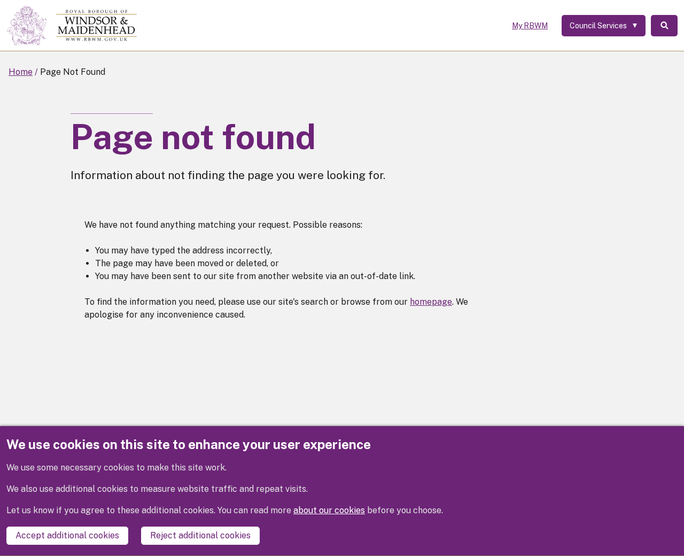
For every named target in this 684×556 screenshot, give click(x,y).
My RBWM (530, 25)
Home (21, 72)
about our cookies (329, 511)
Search (664, 25)
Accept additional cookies (67, 536)
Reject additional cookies (200, 536)
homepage (431, 302)
